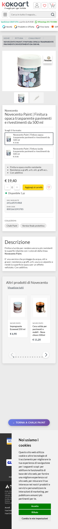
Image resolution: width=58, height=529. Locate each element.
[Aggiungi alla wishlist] (49, 187)
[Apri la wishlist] (45, 5)
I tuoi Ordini (9, 513)
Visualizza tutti (16, 287)
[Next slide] (51, 71)
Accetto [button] (35, 506)
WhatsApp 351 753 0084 (47, 22)
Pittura (19, 38)
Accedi (7, 507)
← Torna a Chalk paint (29, 422)
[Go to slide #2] (36, 97)
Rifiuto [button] (35, 512)
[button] (45, 355)
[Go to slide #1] (21, 97)
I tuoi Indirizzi (10, 510)
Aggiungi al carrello (34, 187)
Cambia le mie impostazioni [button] (35, 518)
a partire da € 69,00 (17, 22)
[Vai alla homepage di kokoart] (15, 5)
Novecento (11, 110)
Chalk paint (35, 38)
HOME (7, 38)
